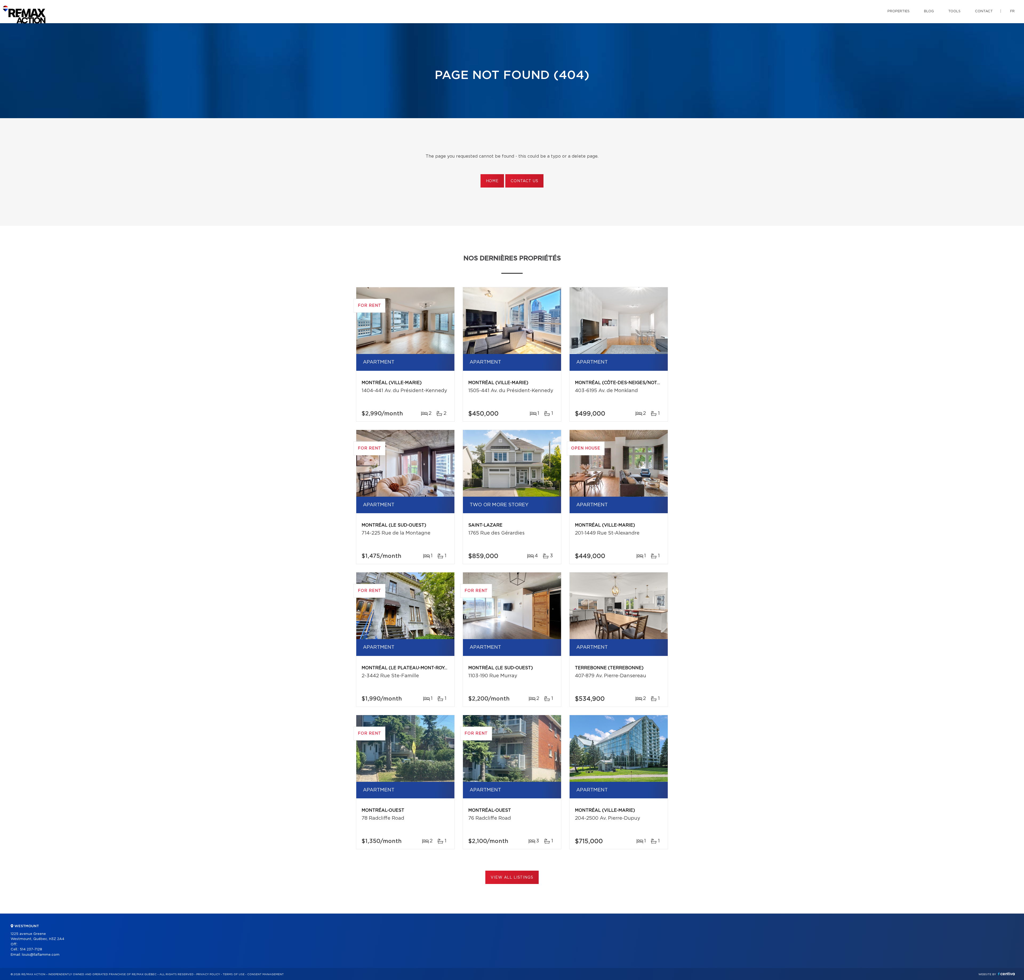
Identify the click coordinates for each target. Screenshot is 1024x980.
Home (492, 181)
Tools (954, 11)
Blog (929, 11)
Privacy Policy (208, 974)
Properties (898, 11)
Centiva (1006, 973)
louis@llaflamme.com (40, 955)
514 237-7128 (31, 949)
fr (1012, 11)
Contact (984, 11)
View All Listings (512, 877)
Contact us (524, 181)
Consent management (265, 974)
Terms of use (234, 974)
